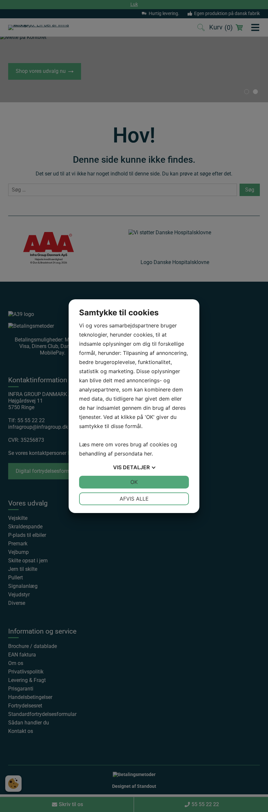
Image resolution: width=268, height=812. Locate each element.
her (148, 453)
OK (134, 482)
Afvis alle (134, 498)
